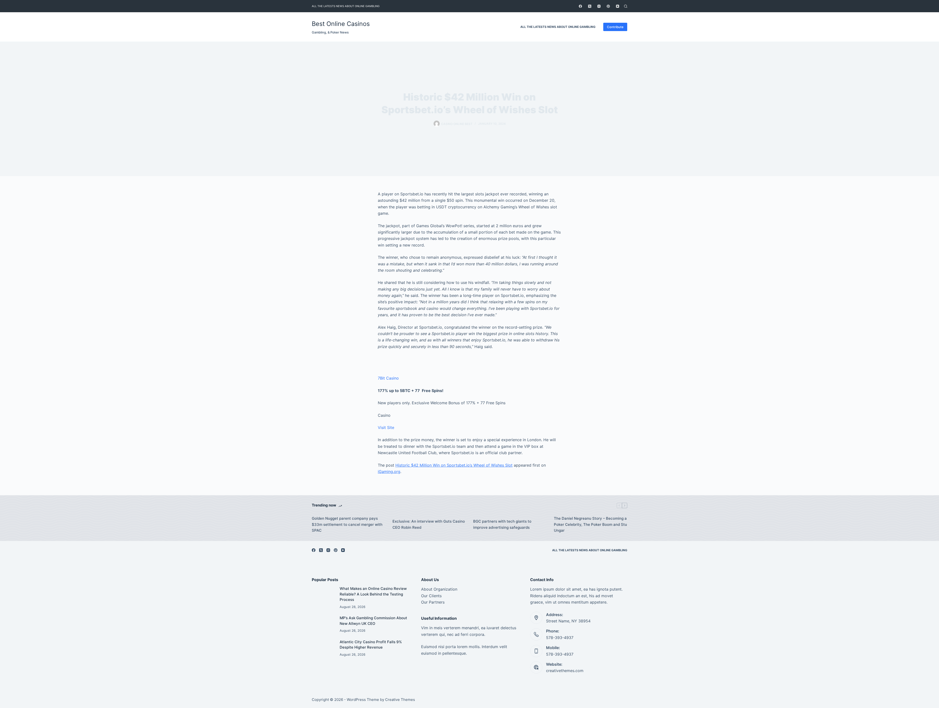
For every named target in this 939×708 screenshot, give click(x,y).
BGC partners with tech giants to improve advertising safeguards (502, 524)
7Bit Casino (388, 378)
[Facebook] (580, 6)
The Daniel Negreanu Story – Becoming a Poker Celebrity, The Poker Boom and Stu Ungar (590, 524)
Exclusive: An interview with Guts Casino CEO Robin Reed (428, 524)
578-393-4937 (559, 637)
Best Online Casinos (341, 23)
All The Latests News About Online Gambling (346, 6)
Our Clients (431, 595)
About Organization (439, 589)
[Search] (625, 6)
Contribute (615, 27)
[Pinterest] (608, 6)
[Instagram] (599, 6)
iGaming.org (389, 471)
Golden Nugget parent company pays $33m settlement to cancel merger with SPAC (347, 524)
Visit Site (386, 427)
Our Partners (433, 602)
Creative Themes (400, 699)
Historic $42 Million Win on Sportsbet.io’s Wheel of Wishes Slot (454, 465)
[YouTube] (617, 6)
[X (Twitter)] (589, 6)
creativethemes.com (564, 670)
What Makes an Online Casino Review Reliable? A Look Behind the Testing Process (373, 594)
